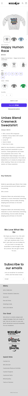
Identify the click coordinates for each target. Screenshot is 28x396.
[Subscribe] (23, 279)
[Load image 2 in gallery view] (14, 39)
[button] (2, 3)
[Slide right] (26, 39)
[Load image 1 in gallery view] (7, 39)
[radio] (4, 64)
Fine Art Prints (7, 300)
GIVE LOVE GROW (8, 307)
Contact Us (6, 361)
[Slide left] (1, 39)
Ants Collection (7, 290)
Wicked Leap (15, 392)
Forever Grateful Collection (11, 293)
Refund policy (7, 379)
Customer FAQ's (8, 375)
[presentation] (2, 65)
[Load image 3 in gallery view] (21, 39)
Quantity (3, 92)
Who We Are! (7, 365)
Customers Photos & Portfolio (12, 368)
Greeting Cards (7, 304)
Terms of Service (8, 382)
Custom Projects (8, 372)
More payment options (14, 109)
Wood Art (6, 297)
